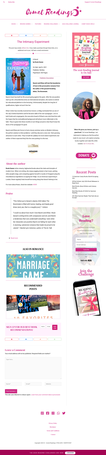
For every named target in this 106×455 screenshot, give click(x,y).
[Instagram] (53, 413)
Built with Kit (86, 260)
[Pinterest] (42, 413)
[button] (4, 2)
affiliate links (25, 48)
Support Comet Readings (93, 2)
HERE (34, 184)
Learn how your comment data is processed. (45, 395)
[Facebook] (47, 413)
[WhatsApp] (58, 413)
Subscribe (54, 327)
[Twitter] (63, 413)
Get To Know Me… (89, 143)
